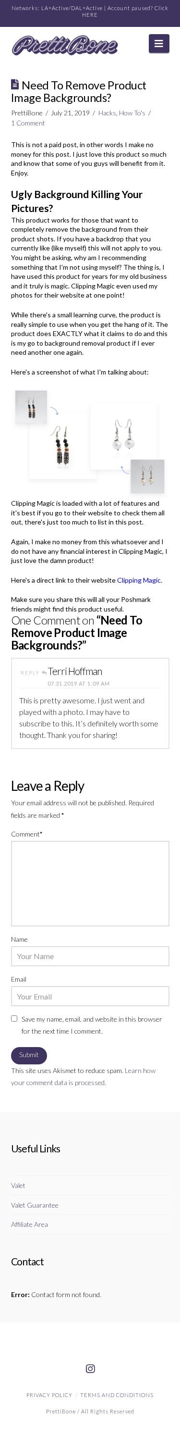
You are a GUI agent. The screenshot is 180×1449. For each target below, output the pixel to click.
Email (18, 979)
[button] (159, 43)
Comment (27, 834)
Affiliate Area (29, 1224)
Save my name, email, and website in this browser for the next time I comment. (92, 1025)
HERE (90, 15)
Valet (18, 1185)
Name (19, 939)
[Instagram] (90, 1369)
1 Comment (28, 123)
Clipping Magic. (139, 580)
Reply (31, 672)
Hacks (107, 113)
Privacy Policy (49, 1395)
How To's (132, 113)
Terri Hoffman (75, 671)
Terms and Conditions (117, 1395)
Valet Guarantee (35, 1205)
